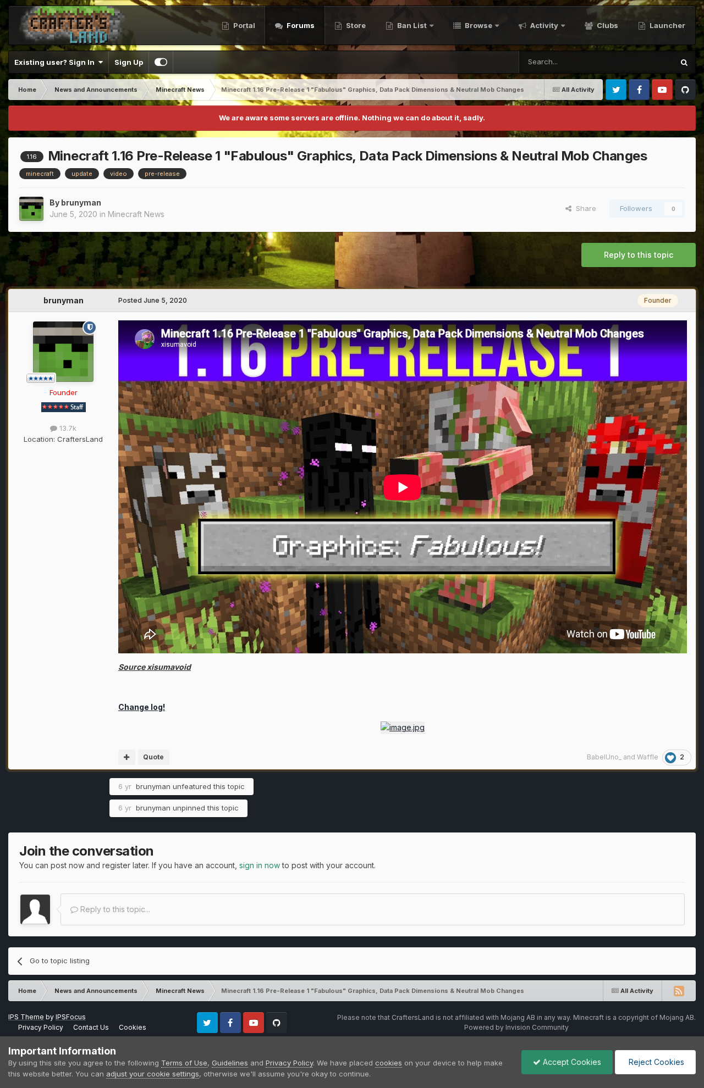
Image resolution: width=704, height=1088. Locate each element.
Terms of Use (184, 1062)
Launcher (666, 25)
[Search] (684, 62)
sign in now (259, 865)
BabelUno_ (604, 757)
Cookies (132, 1027)
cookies (388, 1062)
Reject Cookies (655, 1062)
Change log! (141, 707)
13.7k (66, 428)
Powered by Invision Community (516, 1027)
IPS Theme (26, 1017)
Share (583, 208)
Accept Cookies (571, 1062)
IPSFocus (71, 1017)
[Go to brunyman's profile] (31, 209)
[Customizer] (161, 62)
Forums (300, 25)
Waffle (647, 757)
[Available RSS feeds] (679, 990)
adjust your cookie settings (152, 1073)
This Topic (641, 62)
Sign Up (128, 62)
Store (355, 25)
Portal (243, 25)
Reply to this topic (638, 254)
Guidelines (230, 1062)
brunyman (81, 202)
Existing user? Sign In (56, 62)
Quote (153, 757)
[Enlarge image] (403, 726)
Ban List (411, 25)
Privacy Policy (40, 1027)
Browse (477, 25)
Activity (543, 25)
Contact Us (91, 1027)
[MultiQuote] (126, 757)
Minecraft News (136, 214)
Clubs (606, 25)
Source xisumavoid (154, 666)
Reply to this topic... (114, 909)
